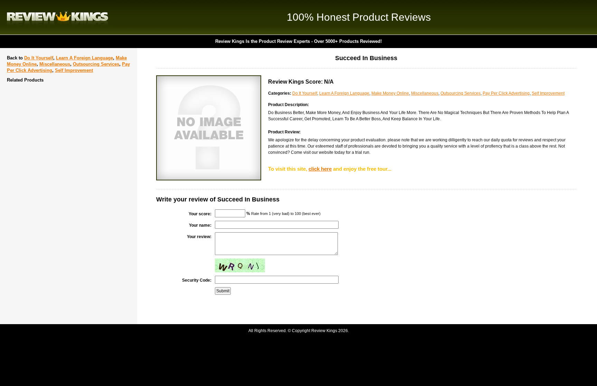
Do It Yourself (38, 57)
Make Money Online (390, 93)
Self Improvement (74, 70)
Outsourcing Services (96, 64)
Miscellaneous (54, 64)
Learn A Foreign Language (84, 57)
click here (320, 169)
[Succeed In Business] (208, 179)
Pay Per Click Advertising (506, 93)
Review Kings (57, 17)
